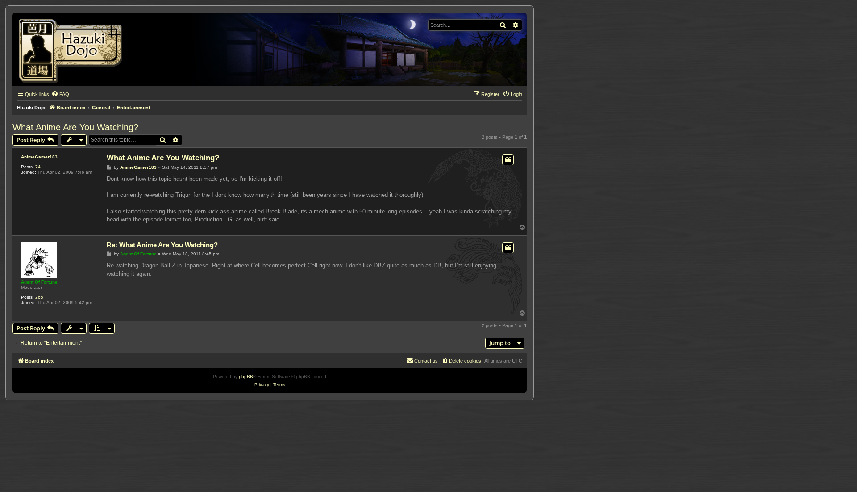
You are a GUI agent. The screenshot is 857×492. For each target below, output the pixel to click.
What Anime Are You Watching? (75, 127)
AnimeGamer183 (39, 156)
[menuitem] (60, 94)
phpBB (246, 376)
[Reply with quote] (508, 159)
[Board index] (73, 49)
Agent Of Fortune (39, 281)
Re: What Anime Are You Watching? (162, 245)
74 (38, 166)
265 (39, 297)
